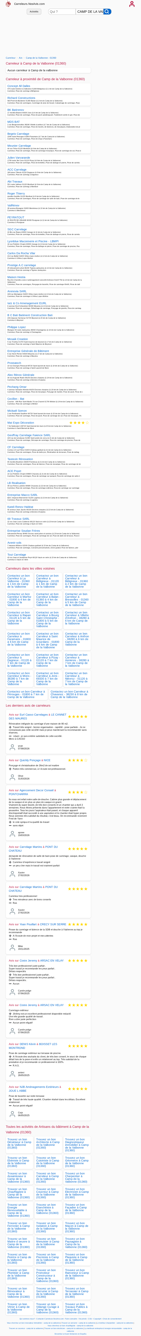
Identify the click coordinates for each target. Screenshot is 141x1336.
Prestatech (14, 363)
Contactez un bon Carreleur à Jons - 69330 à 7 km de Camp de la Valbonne (47, 679)
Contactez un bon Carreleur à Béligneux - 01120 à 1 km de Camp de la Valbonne (47, 581)
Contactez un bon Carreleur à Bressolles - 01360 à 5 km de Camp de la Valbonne (77, 600)
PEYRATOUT (15, 217)
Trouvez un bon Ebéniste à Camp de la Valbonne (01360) (18, 1162)
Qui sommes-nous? (27, 1319)
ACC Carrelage (16, 169)
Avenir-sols (14, 543)
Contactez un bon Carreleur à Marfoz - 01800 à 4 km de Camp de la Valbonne (19, 600)
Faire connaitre (71, 1319)
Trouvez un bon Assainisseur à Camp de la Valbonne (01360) (18, 1177)
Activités (34, 11)
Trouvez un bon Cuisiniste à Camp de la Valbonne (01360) (47, 1162)
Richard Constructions (21, 98)
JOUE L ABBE (17, 1090)
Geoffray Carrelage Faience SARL (29, 435)
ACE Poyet (14, 471)
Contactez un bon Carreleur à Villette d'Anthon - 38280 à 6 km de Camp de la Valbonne (77, 618)
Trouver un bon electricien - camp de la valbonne (63, 1328)
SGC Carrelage (17, 229)
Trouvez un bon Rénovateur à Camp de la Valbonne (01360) (18, 1292)
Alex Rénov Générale (20, 375)
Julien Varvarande (18, 158)
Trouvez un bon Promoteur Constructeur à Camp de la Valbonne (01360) (47, 1276)
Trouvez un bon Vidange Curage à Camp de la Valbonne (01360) (47, 1308)
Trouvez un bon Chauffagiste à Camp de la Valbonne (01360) (18, 1193)
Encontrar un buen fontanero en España (70, 1334)
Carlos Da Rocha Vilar (21, 253)
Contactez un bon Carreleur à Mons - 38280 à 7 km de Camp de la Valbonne (19, 679)
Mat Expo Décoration (20, 423)
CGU (90, 1319)
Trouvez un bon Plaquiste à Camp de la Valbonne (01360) (76, 1258)
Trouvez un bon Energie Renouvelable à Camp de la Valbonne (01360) (18, 1210)
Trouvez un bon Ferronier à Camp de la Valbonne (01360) (18, 1227)
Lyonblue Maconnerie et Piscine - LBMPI (33, 241)
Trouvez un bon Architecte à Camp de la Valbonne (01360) (48, 1143)
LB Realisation (16, 483)
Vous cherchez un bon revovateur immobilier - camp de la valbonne (33, 1323)
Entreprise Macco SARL (22, 495)
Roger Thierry (16, 193)
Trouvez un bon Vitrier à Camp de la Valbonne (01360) (18, 1308)
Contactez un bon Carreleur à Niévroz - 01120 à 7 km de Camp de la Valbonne (76, 679)
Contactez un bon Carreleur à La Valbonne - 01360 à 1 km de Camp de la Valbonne (18, 581)
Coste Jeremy (28, 960)
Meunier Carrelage (19, 146)
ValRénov (13, 205)
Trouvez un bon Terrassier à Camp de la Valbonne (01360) (76, 1292)
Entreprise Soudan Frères (23, 531)
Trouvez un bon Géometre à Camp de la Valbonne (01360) (77, 1162)
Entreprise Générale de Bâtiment (28, 351)
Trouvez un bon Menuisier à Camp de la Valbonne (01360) (47, 1243)
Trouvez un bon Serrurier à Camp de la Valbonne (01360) (47, 1292)
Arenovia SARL (17, 291)
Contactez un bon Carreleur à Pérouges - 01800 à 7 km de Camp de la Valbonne (26, 694)
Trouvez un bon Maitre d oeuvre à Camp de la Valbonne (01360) (18, 1243)
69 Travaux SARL (18, 519)
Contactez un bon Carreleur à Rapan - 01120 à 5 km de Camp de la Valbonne (19, 618)
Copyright (97, 1319)
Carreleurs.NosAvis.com (29, 3)
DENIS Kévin (28, 1044)
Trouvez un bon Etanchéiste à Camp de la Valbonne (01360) (47, 1208)
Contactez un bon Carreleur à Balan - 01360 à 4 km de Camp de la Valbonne (48, 600)
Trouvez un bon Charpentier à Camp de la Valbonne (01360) (76, 1177)
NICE (47, 760)
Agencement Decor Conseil (37, 790)
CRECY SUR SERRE (53, 924)
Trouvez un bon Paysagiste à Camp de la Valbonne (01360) (76, 1243)
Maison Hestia (16, 277)
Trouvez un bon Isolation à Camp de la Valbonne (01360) (47, 1227)
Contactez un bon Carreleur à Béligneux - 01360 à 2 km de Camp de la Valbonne (76, 581)
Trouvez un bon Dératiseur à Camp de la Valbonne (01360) (19, 1143)
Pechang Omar (17, 387)
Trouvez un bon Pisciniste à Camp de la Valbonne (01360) (47, 1258)
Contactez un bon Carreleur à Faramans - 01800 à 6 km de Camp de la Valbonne (19, 639)
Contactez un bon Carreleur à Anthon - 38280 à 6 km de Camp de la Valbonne (77, 639)
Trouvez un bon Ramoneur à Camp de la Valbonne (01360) (77, 1274)
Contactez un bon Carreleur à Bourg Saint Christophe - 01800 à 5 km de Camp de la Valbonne (47, 619)
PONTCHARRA (18, 794)
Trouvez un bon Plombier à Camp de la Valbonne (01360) (18, 1274)
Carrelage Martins (31, 846)
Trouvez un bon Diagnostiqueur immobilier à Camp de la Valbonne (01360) (77, 1145)
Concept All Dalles (18, 86)
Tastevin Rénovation (20, 459)
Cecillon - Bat (15, 399)
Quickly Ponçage (30, 760)
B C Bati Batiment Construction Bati (29, 315)
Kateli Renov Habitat (20, 507)
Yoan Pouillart (28, 924)
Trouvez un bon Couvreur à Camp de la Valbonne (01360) (47, 1193)
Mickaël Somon (17, 411)
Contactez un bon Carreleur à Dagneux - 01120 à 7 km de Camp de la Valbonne (19, 660)
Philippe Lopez (16, 327)
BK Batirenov (15, 110)
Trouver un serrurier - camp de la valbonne (78, 1323)
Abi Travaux (14, 181)
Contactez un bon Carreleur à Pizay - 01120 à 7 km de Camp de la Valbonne (48, 660)
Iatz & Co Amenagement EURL (27, 303)
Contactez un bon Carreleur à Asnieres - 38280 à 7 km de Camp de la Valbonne (77, 660)
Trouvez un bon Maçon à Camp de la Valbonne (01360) (76, 1227)
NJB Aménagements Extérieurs (39, 1086)
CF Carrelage (15, 447)
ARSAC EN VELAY (52, 960)
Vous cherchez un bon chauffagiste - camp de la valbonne (70, 1326)
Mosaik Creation (17, 339)
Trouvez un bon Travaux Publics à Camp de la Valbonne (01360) (76, 1308)
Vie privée (83, 1319)
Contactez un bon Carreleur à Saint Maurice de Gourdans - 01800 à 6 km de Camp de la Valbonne (47, 640)
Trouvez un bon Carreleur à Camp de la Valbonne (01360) (47, 1177)
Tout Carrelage (16, 555)
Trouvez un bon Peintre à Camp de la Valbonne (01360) (19, 1258)
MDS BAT (13, 122)
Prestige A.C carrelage (21, 265)
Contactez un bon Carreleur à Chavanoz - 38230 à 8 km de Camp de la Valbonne (69, 694)
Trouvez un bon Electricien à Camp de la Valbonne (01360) (77, 1193)
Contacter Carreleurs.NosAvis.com (50, 1319)
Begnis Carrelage (18, 134)
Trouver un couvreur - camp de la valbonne (26, 1328)
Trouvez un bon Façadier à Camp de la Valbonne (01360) (76, 1208)
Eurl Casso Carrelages (34, 714)
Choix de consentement (112, 1319)
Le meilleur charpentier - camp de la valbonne (115, 1323)
